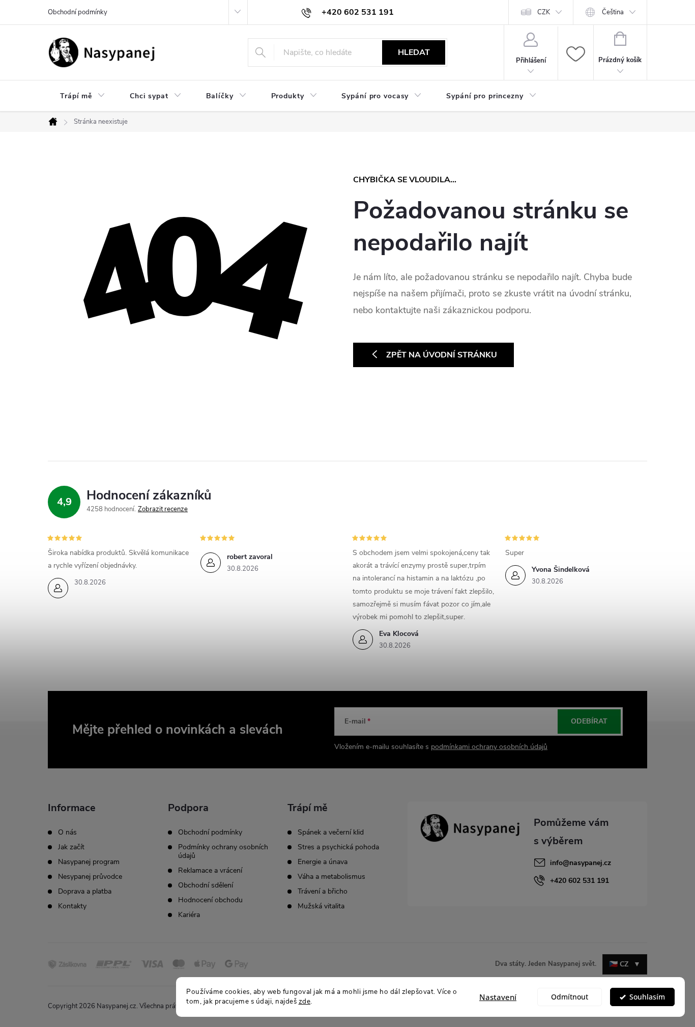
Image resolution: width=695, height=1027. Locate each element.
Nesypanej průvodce (90, 877)
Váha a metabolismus (331, 877)
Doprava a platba (84, 891)
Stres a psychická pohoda (338, 847)
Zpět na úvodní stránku (441, 354)
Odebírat (589, 721)
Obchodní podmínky (77, 12)
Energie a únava (322, 862)
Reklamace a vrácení (210, 870)
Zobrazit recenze (163, 509)
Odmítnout (569, 997)
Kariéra (189, 915)
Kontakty (72, 906)
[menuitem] (83, 96)
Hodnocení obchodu (210, 900)
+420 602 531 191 (579, 880)
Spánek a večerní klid (331, 832)
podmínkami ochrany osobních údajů (489, 747)
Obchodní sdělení (205, 885)
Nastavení (497, 997)
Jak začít (71, 847)
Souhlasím (647, 997)
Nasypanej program (89, 862)
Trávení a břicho (322, 891)
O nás (67, 832)
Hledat (414, 52)
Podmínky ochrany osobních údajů (223, 851)
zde (305, 1001)
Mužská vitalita (321, 906)
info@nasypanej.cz (580, 863)
